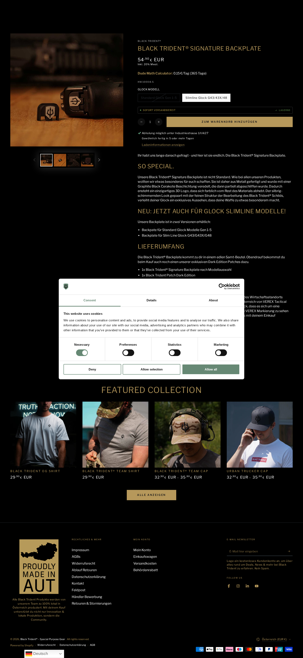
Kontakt (78, 583)
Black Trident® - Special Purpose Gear (43, 639)
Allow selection (152, 369)
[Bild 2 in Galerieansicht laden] (60, 160)
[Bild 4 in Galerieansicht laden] (87, 160)
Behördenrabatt (145, 570)
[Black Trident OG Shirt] (43, 435)
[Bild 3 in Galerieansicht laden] (73, 160)
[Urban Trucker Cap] (260, 435)
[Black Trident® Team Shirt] (115, 435)
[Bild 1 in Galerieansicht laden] (46, 160)
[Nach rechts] (99, 160)
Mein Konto (142, 550)
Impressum (80, 550)
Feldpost (78, 590)
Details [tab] (152, 300)
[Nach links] (34, 160)
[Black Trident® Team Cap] (188, 435)
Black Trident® (149, 41)
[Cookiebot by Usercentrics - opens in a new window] (222, 286)
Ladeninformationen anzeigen (163, 144)
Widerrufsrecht (83, 563)
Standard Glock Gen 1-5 (159, 99)
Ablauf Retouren (84, 570)
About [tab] (213, 300)
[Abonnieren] (290, 551)
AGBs (76, 557)
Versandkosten (144, 563)
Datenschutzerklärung (89, 577)
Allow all (211, 369)
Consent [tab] (89, 300)
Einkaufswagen (145, 557)
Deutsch (40, 653)
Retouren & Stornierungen (91, 603)
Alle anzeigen (151, 494)
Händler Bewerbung (87, 597)
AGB (92, 644)
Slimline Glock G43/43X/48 (206, 99)
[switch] (128, 352)
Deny (92, 369)
